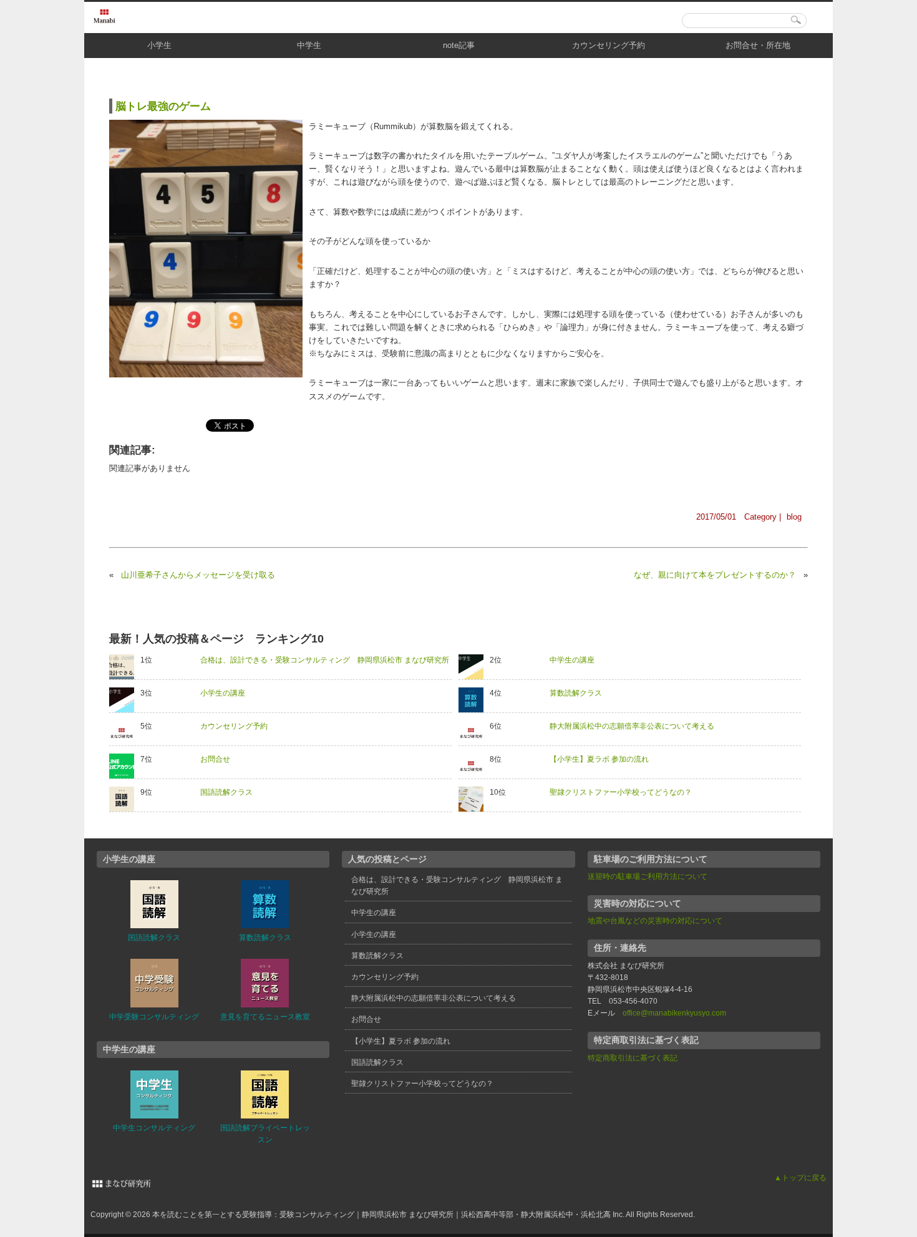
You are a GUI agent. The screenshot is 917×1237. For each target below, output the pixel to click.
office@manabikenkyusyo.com (674, 1013)
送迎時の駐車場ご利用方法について (647, 876)
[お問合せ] (124, 766)
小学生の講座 (222, 693)
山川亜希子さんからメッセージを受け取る (198, 575)
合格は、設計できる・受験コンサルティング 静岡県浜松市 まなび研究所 (324, 660)
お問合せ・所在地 (757, 45)
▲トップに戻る (800, 1177)
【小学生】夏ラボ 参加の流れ (599, 759)
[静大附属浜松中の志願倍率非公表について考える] (474, 732)
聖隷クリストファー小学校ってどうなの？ (621, 792)
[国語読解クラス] (124, 799)
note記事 (459, 45)
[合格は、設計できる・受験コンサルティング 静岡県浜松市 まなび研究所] (124, 666)
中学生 (309, 45)
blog (794, 516)
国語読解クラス (226, 792)
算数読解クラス (576, 693)
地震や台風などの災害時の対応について (655, 920)
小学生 (159, 45)
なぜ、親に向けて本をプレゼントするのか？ (715, 575)
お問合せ (215, 759)
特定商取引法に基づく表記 (632, 1058)
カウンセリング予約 (608, 45)
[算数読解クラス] (474, 699)
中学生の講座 (572, 660)
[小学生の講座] (124, 699)
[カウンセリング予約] (124, 732)
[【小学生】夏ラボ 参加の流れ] (474, 766)
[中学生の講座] (474, 666)
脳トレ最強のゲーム (163, 106)
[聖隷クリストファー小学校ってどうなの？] (474, 799)
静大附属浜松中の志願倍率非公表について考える (632, 726)
